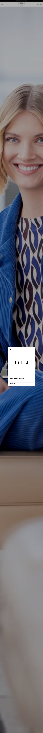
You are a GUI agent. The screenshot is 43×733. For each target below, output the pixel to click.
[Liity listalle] (32, 383)
